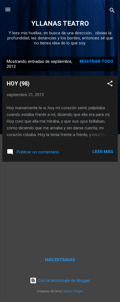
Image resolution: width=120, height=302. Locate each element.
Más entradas (60, 260)
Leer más (102, 151)
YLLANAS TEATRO (60, 23)
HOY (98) (18, 83)
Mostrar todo (96, 61)
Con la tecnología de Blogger (63, 280)
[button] (110, 84)
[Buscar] (112, 11)
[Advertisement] (60, 205)
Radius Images (73, 291)
